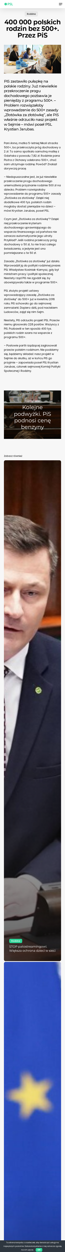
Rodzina (31, 13)
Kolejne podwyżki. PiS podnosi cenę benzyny (32, 414)
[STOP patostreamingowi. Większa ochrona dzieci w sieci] (32, 710)
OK (39, 1250)
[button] (60, 4)
